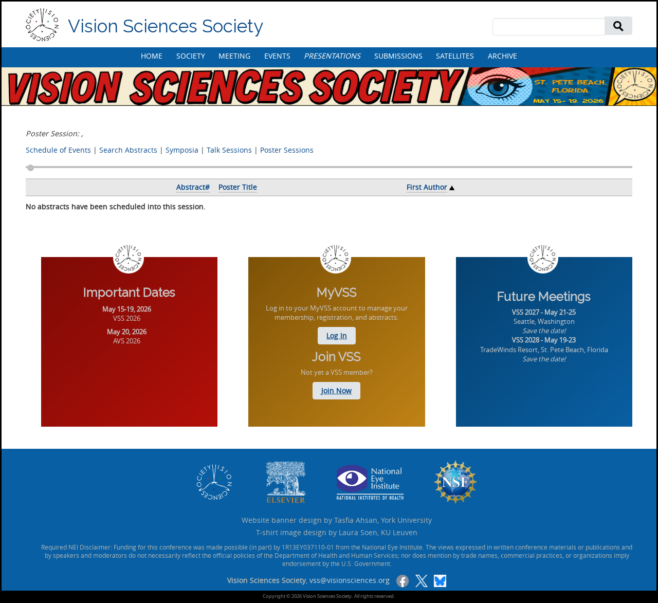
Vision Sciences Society (165, 25)
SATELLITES (455, 56)
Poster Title (237, 187)
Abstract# (193, 187)
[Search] (618, 25)
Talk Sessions (229, 150)
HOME (151, 56)
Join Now (336, 390)
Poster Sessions (287, 150)
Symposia (182, 150)
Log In (336, 335)
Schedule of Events (58, 150)
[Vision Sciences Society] (42, 25)
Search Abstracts (128, 150)
